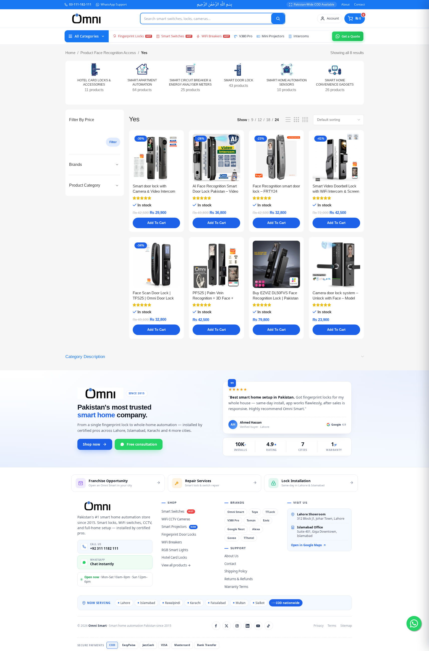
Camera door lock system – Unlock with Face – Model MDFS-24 (335, 298)
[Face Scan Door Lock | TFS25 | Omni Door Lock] (156, 264)
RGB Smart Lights (175, 550)
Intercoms (301, 36)
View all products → (176, 565)
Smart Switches (172, 36)
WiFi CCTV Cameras (176, 519)
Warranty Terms (236, 586)
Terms (332, 625)
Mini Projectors (273, 36)
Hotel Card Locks (174, 557)
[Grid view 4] (305, 119)
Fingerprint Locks (131, 36)
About (345, 5)
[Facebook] (216, 625)
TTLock (270, 512)
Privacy (319, 625)
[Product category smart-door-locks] (238, 77)
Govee (231, 538)
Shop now (91, 444)
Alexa (256, 529)
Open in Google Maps (306, 545)
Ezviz (266, 520)
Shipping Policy (235, 571)
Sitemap (346, 625)
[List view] (288, 119)
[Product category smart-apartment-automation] (142, 79)
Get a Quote (351, 36)
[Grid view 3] (296, 119)
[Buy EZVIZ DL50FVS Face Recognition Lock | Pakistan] (276, 264)
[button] (156, 223)
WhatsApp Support (114, 5)
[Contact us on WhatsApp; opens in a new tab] (413, 623)
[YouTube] (258, 625)
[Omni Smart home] (86, 18)
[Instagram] (237, 625)
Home (70, 53)
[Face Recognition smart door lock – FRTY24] (276, 157)
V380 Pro (245, 36)
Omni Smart (235, 512)
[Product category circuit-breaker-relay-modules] (190, 79)
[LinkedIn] (247, 625)
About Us (231, 556)
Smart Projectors (174, 526)
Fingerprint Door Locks (179, 534)
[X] (226, 625)
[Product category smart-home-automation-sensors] (287, 79)
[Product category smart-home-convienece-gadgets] (335, 79)
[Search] (278, 18)
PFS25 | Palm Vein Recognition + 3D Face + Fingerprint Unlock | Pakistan (216, 298)
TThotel (249, 538)
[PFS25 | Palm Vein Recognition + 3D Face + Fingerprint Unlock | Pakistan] (216, 264)
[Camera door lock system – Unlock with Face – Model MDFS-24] (336, 264)
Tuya (255, 512)
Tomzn (251, 520)
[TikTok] (268, 625)
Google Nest (236, 529)
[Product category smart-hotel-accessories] (94, 79)
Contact (359, 5)
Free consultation (142, 444)
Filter (113, 142)
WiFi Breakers (212, 36)
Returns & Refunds (238, 579)
